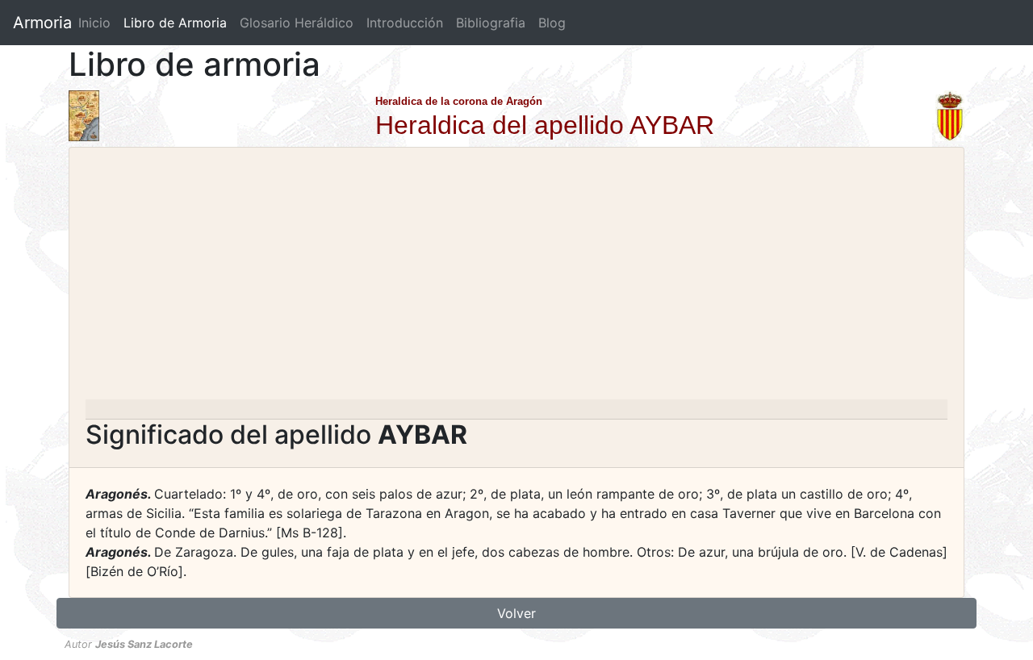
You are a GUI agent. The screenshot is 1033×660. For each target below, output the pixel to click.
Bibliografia (490, 23)
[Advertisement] (516, 278)
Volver (516, 613)
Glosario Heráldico (296, 23)
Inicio (94, 23)
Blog (552, 23)
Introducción (404, 23)
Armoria (42, 22)
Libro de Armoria (178, 23)
